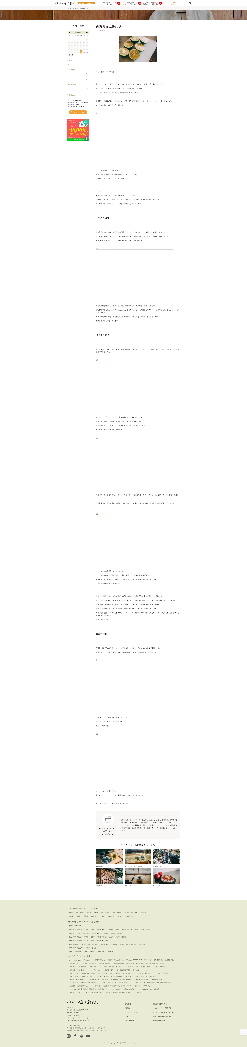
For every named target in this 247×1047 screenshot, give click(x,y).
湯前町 (103, 944)
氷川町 (86, 940)
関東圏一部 (78, 951)
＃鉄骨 (119, 912)
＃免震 (76, 912)
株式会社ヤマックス (97, 992)
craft (100, 967)
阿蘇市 (80, 933)
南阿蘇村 (113, 933)
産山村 (100, 933)
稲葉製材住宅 (109, 970)
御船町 (99, 937)
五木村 (122, 944)
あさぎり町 (141, 944)
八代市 (80, 940)
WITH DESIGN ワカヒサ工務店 (149, 989)
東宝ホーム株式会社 (130, 989)
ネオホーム (128, 976)
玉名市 (86, 929)
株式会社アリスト (75, 963)
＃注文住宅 (142, 912)
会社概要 (128, 1004)
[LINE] (81, 1036)
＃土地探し (86, 916)
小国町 (94, 933)
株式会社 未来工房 (109, 976)
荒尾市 (80, 929)
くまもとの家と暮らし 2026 (116, 1043)
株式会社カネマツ (131, 973)
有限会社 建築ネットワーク (147, 973)
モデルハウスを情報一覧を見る (164, 1012)
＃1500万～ (103, 916)
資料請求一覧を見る (160, 1020)
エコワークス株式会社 (110, 967)
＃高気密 (88, 912)
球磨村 (134, 944)
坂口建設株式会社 (125, 979)
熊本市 (71, 926)
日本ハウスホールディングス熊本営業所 (146, 976)
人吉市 (84, 944)
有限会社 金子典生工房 (117, 973)
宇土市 (80, 937)
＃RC (136, 912)
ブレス (132, 963)
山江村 (128, 944)
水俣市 (93, 940)
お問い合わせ (129, 1020)
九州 (86, 951)
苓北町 (94, 948)
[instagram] (69, 1036)
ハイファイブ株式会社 (159, 967)
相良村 (115, 944)
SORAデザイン (148, 986)
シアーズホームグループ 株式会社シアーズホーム (113, 982)
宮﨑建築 (119, 976)
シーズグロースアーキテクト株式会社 (143, 982)
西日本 (92, 951)
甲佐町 (118, 937)
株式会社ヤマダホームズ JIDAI (79, 992)
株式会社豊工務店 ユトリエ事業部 (130, 992)
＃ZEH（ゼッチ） (104, 912)
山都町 (124, 937)
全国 (70, 951)
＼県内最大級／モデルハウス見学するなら (129, 3)
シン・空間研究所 (95, 986)
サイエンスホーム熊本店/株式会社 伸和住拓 (83, 982)
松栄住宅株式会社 (116, 986)
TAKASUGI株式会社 (115, 989)
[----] (77, 99)
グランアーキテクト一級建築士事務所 (139, 967)
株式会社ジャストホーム (140, 970)
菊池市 (130, 929)
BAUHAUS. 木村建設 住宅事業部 (100, 963)
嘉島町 (105, 937)
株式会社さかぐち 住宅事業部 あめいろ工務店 (98, 960)
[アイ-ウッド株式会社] (77, 101)
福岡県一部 (101, 951)
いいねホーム (99, 970)
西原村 (120, 933)
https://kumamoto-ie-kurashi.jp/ (79, 1020)
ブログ (127, 1016)
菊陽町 (149, 929)
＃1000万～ (94, 916)
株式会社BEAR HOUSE (121, 963)
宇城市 (86, 937)
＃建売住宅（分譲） (75, 916)
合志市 (136, 929)
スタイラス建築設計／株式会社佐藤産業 (82, 989)
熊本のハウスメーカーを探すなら (110, 3)
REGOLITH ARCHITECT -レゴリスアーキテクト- (85, 979)
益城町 (111, 937)
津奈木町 (105, 940)
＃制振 (82, 912)
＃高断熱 (95, 912)
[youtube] (88, 1036)
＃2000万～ (111, 916)
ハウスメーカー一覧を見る (162, 1008)
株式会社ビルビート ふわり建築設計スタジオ (150, 963)
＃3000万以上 (129, 916)
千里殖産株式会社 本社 (164, 982)
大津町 (143, 929)
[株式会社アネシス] (77, 105)
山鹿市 (124, 929)
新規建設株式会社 (82, 986)
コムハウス (93, 967)
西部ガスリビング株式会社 (110, 979)
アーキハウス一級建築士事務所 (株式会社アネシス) (160, 960)
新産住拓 (106, 986)
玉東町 (93, 929)
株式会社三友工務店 (158, 979)
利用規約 (128, 1008)
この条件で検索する (79, 112)
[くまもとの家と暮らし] (66, 3)
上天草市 (80, 948)
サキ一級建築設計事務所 (141, 979)
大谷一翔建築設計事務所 (123, 970)
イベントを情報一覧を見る (162, 1016)
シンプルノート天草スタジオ (133, 986)
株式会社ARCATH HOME (134, 960)
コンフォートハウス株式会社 (78, 967)
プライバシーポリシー (132, 1012)
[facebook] (75, 1036)
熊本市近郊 (77, 926)
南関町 (99, 929)
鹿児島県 (110, 951)
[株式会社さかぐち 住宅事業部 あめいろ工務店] (77, 103)
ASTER (85, 963)
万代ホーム (98, 976)
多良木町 (96, 944)
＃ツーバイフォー (127, 912)
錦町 (89, 944)
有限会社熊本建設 (163, 973)
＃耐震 (71, 912)
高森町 (106, 933)
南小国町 (87, 933)
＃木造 (113, 912)
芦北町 (99, 940)
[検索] (190, 3)
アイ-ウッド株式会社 (75, 960)
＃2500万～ (120, 916)
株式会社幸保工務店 (112, 992)
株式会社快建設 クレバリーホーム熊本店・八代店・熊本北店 (89, 973)
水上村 (109, 944)
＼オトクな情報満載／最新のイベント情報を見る (150, 3)
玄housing (122, 967)
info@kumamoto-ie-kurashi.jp (79, 1018)
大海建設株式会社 (101, 989)
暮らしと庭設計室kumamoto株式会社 (81, 976)
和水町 (105, 929)
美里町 (93, 937)
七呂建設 (72, 986)
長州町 (118, 929)
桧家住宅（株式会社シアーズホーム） (81, 970)
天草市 (88, 948)
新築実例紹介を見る (160, 1004)
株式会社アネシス (119, 960)
